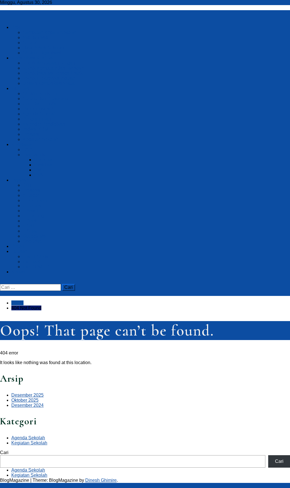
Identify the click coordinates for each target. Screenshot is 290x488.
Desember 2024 (27, 405)
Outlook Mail (35, 236)
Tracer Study (35, 256)
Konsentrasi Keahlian (33, 57)
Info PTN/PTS (37, 266)
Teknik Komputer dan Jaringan (53, 68)
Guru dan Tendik (39, 103)
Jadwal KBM (35, 129)
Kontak (18, 271)
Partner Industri (38, 108)
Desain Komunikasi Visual (49, 83)
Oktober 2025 (25, 400)
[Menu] (1, 17)
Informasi (20, 88)
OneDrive (32, 241)
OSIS (28, 149)
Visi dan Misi (35, 37)
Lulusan (19, 251)
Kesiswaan (22, 144)
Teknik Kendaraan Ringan (49, 63)
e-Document (35, 200)
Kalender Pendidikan (44, 124)
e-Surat (30, 231)
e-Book (30, 220)
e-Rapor (31, 195)
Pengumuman (37, 119)
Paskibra (43, 164)
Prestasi (31, 134)
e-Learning (33, 215)
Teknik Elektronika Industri (49, 78)
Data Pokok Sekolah (43, 47)
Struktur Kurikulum (41, 93)
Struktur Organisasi (42, 52)
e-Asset (30, 210)
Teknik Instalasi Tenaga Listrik (53, 73)
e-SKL (29, 225)
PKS (38, 175)
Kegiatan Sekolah (41, 139)
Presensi (31, 190)
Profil (16, 27)
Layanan (20, 180)
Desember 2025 (27, 395)
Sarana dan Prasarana (45, 98)
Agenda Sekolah (39, 113)
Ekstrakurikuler (38, 154)
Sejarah (31, 42)
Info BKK (31, 261)
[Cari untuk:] (31, 287)
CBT (27, 185)
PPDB (17, 246)
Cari (4, 452)
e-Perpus (32, 205)
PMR (39, 169)
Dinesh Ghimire (101, 480)
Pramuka (43, 159)
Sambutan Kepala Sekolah (50, 32)
